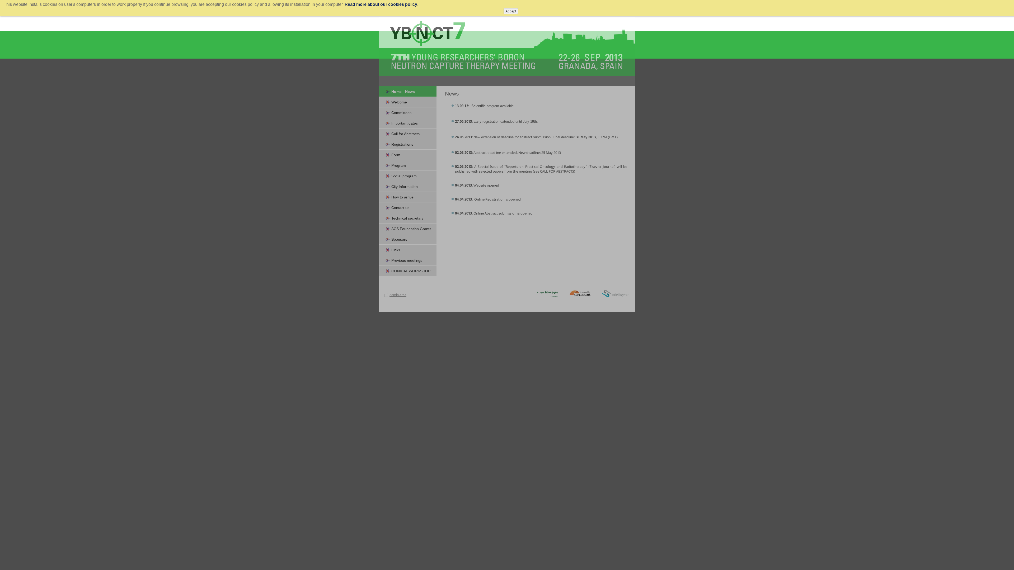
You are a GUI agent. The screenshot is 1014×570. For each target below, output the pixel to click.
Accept (510, 10)
